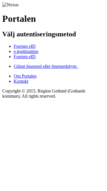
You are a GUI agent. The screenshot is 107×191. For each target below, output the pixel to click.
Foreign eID (25, 46)
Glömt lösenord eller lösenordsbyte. (46, 66)
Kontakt (21, 81)
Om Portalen (25, 76)
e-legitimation (26, 51)
